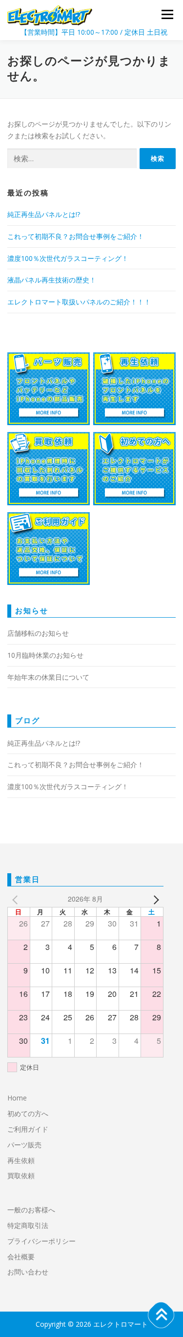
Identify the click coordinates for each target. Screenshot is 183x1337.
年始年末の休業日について (48, 677)
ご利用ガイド (27, 1129)
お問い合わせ (27, 1271)
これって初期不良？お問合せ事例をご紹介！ (75, 236)
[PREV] (16, 899)
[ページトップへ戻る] (161, 1315)
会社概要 (21, 1256)
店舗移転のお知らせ (38, 633)
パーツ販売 (24, 1144)
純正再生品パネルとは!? (43, 214)
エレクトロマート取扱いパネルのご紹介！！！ (79, 301)
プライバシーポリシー (41, 1241)
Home (17, 1097)
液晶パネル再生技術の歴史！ (51, 279)
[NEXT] (154, 899)
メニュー (167, 14)
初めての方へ (27, 1113)
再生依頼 (24, 1160)
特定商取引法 (27, 1225)
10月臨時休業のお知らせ (45, 655)
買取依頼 (21, 1175)
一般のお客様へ (31, 1209)
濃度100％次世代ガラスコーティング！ (67, 258)
